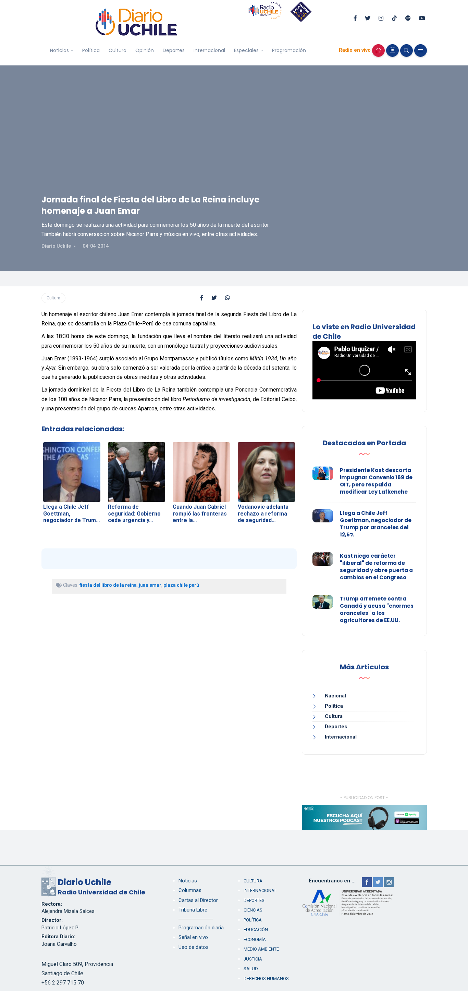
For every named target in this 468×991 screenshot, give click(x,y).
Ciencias (253, 910)
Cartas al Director (198, 900)
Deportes (174, 50)
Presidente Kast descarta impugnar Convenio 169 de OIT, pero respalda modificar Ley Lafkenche (376, 481)
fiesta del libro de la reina (108, 585)
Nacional (335, 696)
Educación (256, 929)
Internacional (209, 50)
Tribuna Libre (192, 910)
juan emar (150, 585)
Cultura (117, 50)
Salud (251, 968)
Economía (255, 939)
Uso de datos (193, 947)
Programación (289, 50)
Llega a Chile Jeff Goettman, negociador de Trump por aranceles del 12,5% (375, 523)
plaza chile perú (181, 585)
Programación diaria (201, 928)
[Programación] (392, 50)
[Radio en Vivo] (378, 50)
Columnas (189, 890)
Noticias (59, 50)
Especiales (246, 50)
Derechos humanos (266, 978)
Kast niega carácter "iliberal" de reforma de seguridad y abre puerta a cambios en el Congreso (376, 566)
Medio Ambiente (261, 949)
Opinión (144, 50)
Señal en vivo (193, 937)
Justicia (253, 959)
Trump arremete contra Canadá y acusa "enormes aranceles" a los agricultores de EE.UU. (377, 609)
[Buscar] (406, 50)
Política (91, 50)
